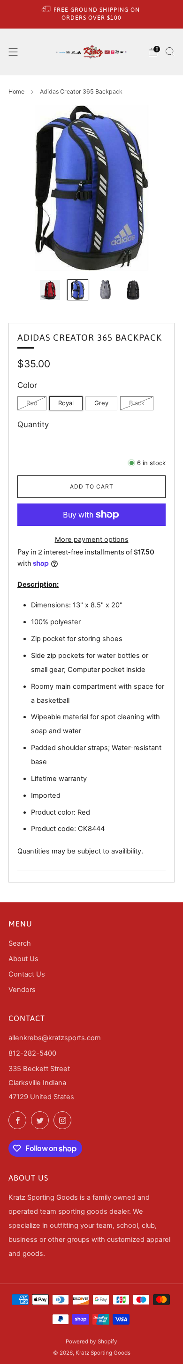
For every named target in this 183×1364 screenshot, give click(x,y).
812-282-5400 (32, 1053)
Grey (101, 403)
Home (16, 91)
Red (32, 403)
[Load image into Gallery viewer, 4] (132, 289)
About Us (23, 959)
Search (19, 943)
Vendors (22, 989)
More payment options (92, 539)
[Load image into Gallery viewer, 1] (49, 289)
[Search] (170, 51)
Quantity (33, 424)
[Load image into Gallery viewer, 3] (105, 289)
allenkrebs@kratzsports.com (54, 1038)
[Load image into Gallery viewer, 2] (77, 289)
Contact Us (26, 974)
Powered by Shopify (91, 1341)
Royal (66, 403)
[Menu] (13, 52)
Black (137, 403)
